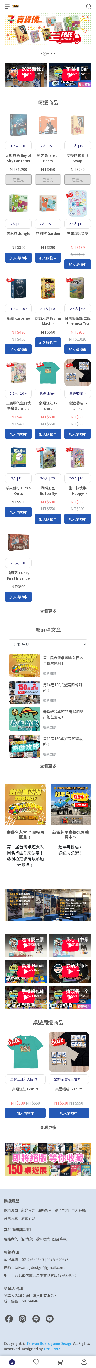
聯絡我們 (11, 1238)
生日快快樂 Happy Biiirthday (78, 490)
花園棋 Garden (48, 233)
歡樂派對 (11, 1210)
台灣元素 (11, 1218)
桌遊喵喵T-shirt (78, 405)
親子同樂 (62, 1210)
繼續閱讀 (49, 673)
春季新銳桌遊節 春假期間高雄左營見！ (63, 714)
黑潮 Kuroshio (18, 318)
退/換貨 (27, 1238)
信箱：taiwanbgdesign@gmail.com (34, 1267)
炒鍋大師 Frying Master (48, 321)
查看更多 (48, 611)
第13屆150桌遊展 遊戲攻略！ (63, 741)
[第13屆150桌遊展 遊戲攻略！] (24, 746)
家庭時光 (28, 1210)
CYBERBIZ (52, 1348)
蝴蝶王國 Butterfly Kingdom (48, 490)
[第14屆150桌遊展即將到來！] (24, 692)
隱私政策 (42, 1238)
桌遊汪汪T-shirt (48, 405)
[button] (41, 53)
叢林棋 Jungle (18, 233)
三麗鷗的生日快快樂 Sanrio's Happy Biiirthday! (18, 405)
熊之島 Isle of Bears (48, 158)
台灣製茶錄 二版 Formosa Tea (78, 321)
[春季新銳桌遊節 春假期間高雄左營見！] (24, 719)
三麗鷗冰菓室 (77, 233)
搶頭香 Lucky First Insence (18, 575)
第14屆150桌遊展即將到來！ (62, 687)
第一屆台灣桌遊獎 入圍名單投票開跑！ (63, 660)
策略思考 (45, 1210)
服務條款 (59, 1238)
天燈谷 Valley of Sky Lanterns (18, 158)
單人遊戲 (78, 1210)
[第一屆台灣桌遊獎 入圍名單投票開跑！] (24, 665)
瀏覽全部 (28, 1218)
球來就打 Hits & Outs (18, 490)
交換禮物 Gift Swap (78, 158)
